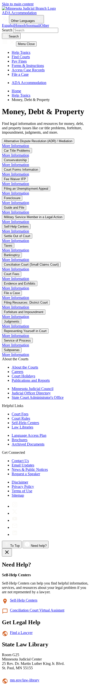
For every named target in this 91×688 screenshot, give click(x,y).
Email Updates (23, 465)
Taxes (8, 245)
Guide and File (14, 207)
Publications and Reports (31, 380)
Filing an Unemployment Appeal (26, 188)
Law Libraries (22, 427)
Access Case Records (28, 70)
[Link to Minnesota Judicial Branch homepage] (29, 8)
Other (44, 25)
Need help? (38, 546)
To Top (14, 546)
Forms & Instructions (28, 66)
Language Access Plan (29, 435)
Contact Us (20, 461)
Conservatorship (15, 160)
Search (7, 30)
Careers (17, 372)
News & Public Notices (30, 469)
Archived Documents (28, 444)
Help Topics (21, 52)
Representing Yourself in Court (25, 331)
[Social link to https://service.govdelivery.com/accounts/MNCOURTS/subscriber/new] (15, 527)
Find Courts (21, 57)
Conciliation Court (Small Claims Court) (31, 264)
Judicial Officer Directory (31, 393)
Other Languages (23, 21)
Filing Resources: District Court (26, 302)
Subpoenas (12, 350)
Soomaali (33, 25)
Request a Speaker (26, 474)
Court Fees (11, 274)
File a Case (20, 74)
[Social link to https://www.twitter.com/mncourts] (15, 513)
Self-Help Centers (16, 226)
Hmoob (20, 25)
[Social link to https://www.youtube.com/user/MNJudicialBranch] (15, 520)
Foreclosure (12, 198)
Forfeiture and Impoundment (23, 312)
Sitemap (18, 495)
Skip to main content (17, 4)
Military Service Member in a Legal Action (33, 217)
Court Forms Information (21, 169)
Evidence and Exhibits (19, 283)
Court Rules (21, 418)
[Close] (7, 552)
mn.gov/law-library (24, 680)
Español (8, 25)
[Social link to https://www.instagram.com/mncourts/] (15, 506)
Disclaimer (20, 482)
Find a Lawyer (21, 633)
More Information (15, 146)
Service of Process (17, 340)
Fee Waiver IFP (15, 179)
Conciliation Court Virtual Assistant (37, 610)
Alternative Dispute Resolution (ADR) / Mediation (38, 141)
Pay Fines (19, 61)
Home (16, 91)
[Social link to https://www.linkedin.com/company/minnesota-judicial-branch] (15, 534)
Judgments (11, 321)
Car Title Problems (17, 150)
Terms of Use (22, 491)
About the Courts (25, 367)
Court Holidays (23, 376)
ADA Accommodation (19, 13)
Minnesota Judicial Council (32, 389)
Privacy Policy (23, 486)
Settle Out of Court (17, 236)
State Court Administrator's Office (38, 397)
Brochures (19, 440)
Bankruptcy (12, 255)
